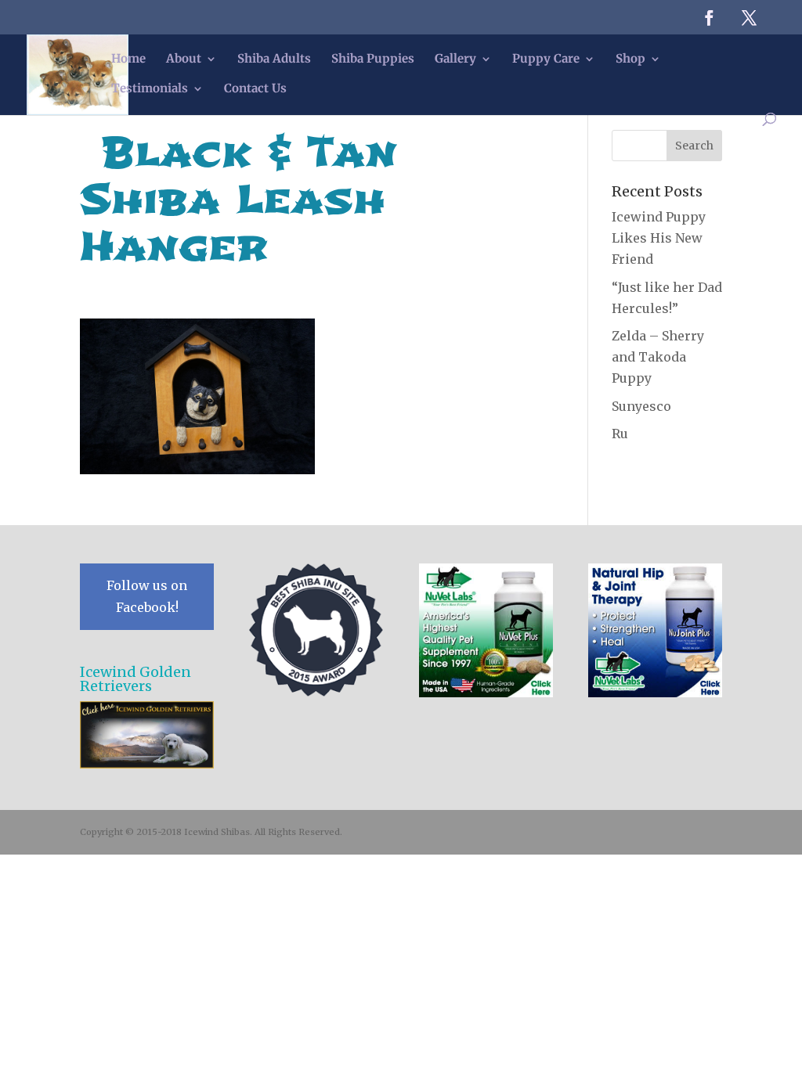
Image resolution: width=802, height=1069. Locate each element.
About (183, 59)
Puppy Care (546, 59)
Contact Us (255, 89)
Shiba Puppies (372, 59)
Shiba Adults (274, 59)
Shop (630, 59)
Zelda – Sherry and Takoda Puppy (658, 357)
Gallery (455, 59)
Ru (620, 433)
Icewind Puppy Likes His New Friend (659, 238)
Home (128, 59)
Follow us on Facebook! (147, 596)
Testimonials (149, 89)
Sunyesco (641, 406)
